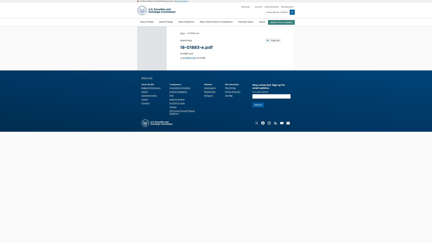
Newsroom (245, 7)
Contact (144, 99)
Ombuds (173, 107)
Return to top (146, 78)
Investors (258, 7)
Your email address (260, 92)
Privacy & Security (232, 92)
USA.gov (207, 96)
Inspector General (176, 99)
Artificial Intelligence (178, 92)
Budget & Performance (151, 88)
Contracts (145, 103)
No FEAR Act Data (177, 103)
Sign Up (258, 105)
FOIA (171, 96)
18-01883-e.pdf (188, 58)
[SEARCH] (292, 12)
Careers (144, 92)
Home (182, 33)
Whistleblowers (287, 7)
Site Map (229, 96)
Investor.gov (209, 88)
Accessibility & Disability (179, 88)
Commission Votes (149, 96)
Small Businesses (271, 7)
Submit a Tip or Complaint (281, 22)
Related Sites (209, 92)
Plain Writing (230, 88)
